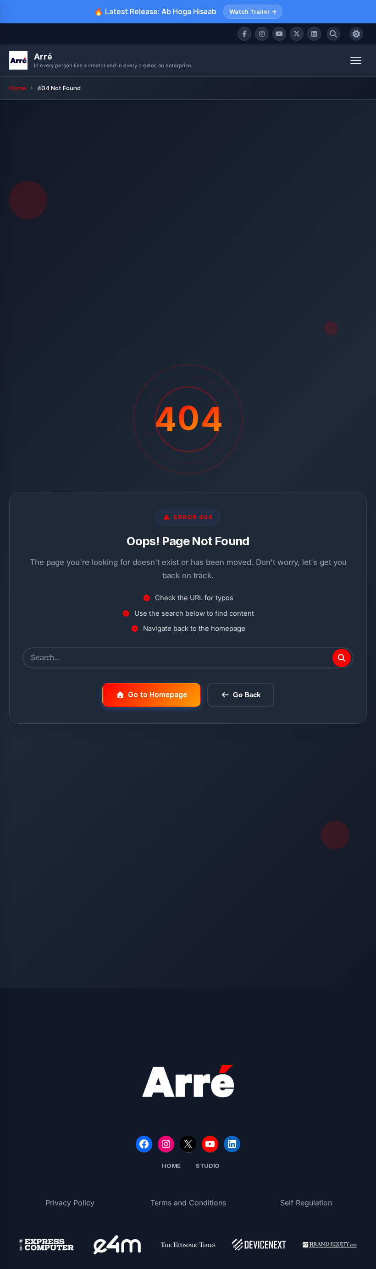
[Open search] (333, 34)
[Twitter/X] (297, 34)
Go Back (246, 695)
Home (17, 88)
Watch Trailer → (252, 11)
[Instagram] (262, 34)
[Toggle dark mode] (356, 34)
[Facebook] (244, 34)
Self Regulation (306, 1202)
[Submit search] (341, 658)
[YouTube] (279, 34)
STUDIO (207, 1165)
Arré (43, 56)
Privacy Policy (69, 1202)
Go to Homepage (157, 694)
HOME (171, 1165)
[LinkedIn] (314, 34)
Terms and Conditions (188, 1202)
